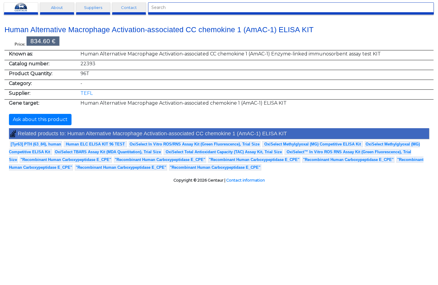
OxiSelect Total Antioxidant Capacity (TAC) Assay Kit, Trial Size (223, 152)
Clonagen (20, 7)
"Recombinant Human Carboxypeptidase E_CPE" (66, 159)
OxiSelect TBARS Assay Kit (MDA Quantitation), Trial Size (108, 152)
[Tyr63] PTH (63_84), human (36, 144)
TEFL (86, 93)
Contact (129, 7)
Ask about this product (40, 119)
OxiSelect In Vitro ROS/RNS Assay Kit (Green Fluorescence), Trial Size (195, 144)
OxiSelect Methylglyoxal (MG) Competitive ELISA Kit (312, 144)
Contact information (245, 180)
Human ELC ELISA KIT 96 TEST (95, 144)
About (57, 7)
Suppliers (93, 7)
